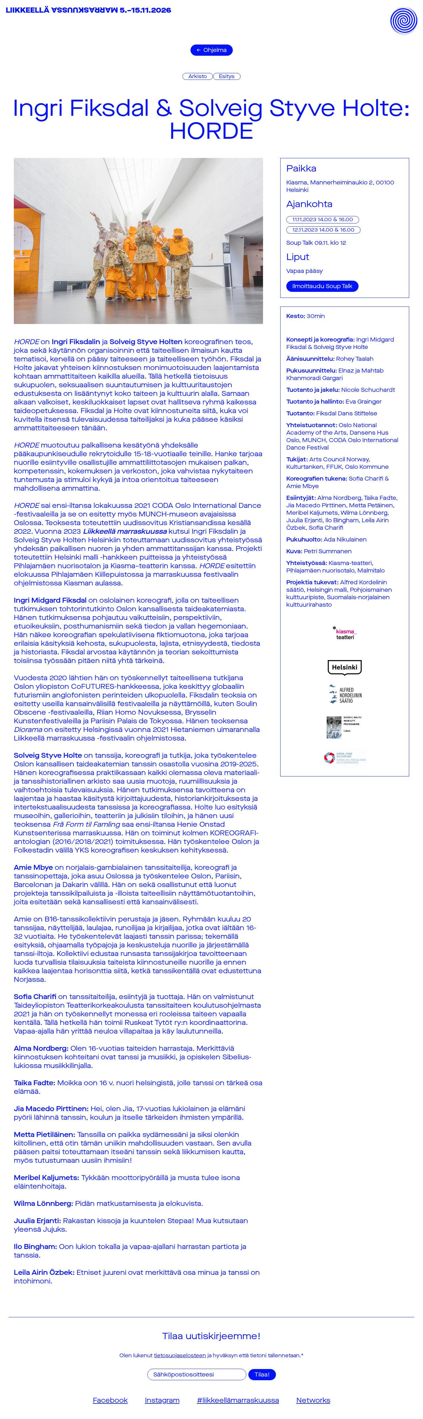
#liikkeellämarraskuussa (238, 1400)
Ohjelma (215, 50)
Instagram (162, 1400)
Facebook (110, 1400)
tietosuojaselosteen (180, 1355)
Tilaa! (262, 1374)
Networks (313, 1400)
